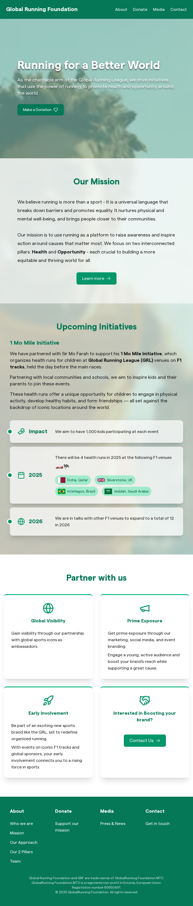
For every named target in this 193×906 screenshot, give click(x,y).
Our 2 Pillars (21, 852)
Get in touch (157, 823)
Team (15, 861)
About (121, 9)
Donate (140, 9)
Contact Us (141, 740)
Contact (178, 9)
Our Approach (23, 842)
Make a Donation (37, 110)
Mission (17, 833)
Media (159, 9)
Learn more (93, 278)
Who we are (21, 823)
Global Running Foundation (42, 9)
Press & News (112, 823)
